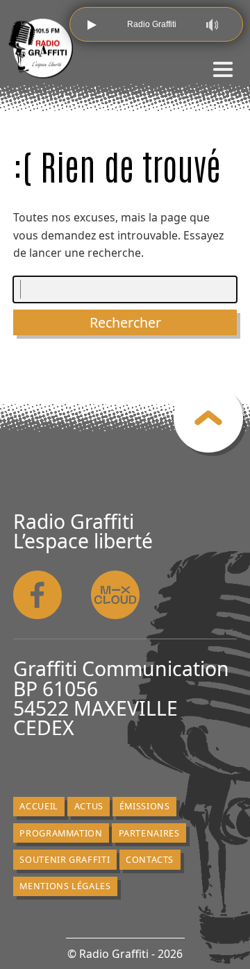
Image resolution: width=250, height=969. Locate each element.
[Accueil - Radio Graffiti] (41, 48)
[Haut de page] (208, 418)
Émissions (144, 806)
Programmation (60, 833)
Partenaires (149, 833)
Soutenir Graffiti (64, 859)
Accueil (38, 806)
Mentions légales (64, 885)
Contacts (150, 859)
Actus (88, 806)
